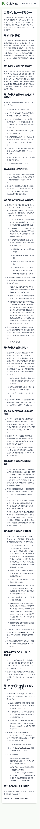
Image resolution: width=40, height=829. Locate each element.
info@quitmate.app (16, 632)
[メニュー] (35, 3)
